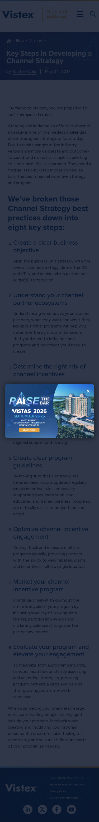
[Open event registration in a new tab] (27, 411)
